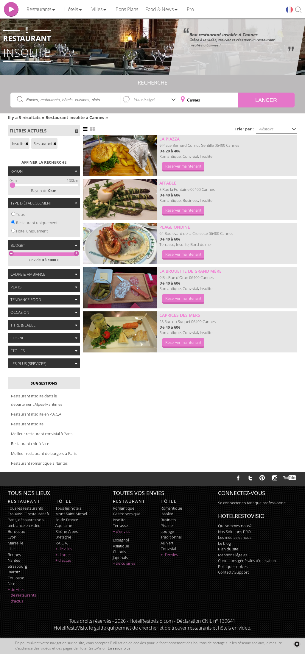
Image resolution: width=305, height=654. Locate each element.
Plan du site (228, 549)
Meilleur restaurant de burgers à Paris (44, 453)
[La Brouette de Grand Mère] (120, 287)
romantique (123, 508)
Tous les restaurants (25, 508)
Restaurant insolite (27, 424)
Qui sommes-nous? (234, 525)
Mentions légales (232, 555)
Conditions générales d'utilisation (247, 560)
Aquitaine (63, 525)
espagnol (121, 540)
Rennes (14, 554)
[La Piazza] (120, 155)
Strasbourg (17, 566)
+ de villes (16, 589)
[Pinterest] (262, 477)
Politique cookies (233, 566)
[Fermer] (297, 644)
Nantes (14, 560)
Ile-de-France (66, 519)
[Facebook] (238, 477)
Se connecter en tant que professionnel (252, 502)
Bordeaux (16, 531)
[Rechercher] (298, 10)
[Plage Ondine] (120, 243)
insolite (119, 519)
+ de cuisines (124, 563)
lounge (167, 531)
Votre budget (144, 99)
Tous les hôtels (68, 508)
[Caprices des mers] (120, 331)
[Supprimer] (26, 143)
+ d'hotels (63, 554)
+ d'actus (15, 601)
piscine (167, 525)
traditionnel (171, 537)
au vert (167, 543)
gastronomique (126, 513)
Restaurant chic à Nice (30, 443)
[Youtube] (290, 477)
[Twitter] (250, 477)
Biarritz (14, 572)
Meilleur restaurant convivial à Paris (41, 433)
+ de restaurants (22, 595)
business (168, 519)
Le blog (224, 543)
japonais (120, 557)
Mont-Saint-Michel (71, 513)
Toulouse (16, 577)
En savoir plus (119, 648)
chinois (119, 551)
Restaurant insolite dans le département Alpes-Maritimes (36, 400)
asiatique (121, 546)
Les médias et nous (234, 537)
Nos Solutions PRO (234, 531)
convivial (168, 548)
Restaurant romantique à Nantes (39, 463)
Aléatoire (266, 129)
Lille (11, 548)
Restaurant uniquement (36, 222)
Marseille (15, 543)
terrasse (120, 525)
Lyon (12, 537)
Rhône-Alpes (66, 531)
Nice (11, 583)
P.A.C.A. (61, 543)
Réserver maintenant (183, 166)
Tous (20, 214)
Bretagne (63, 537)
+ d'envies (121, 531)
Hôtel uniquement (32, 231)
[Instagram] (274, 478)
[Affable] (120, 199)
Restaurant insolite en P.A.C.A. (36, 414)
